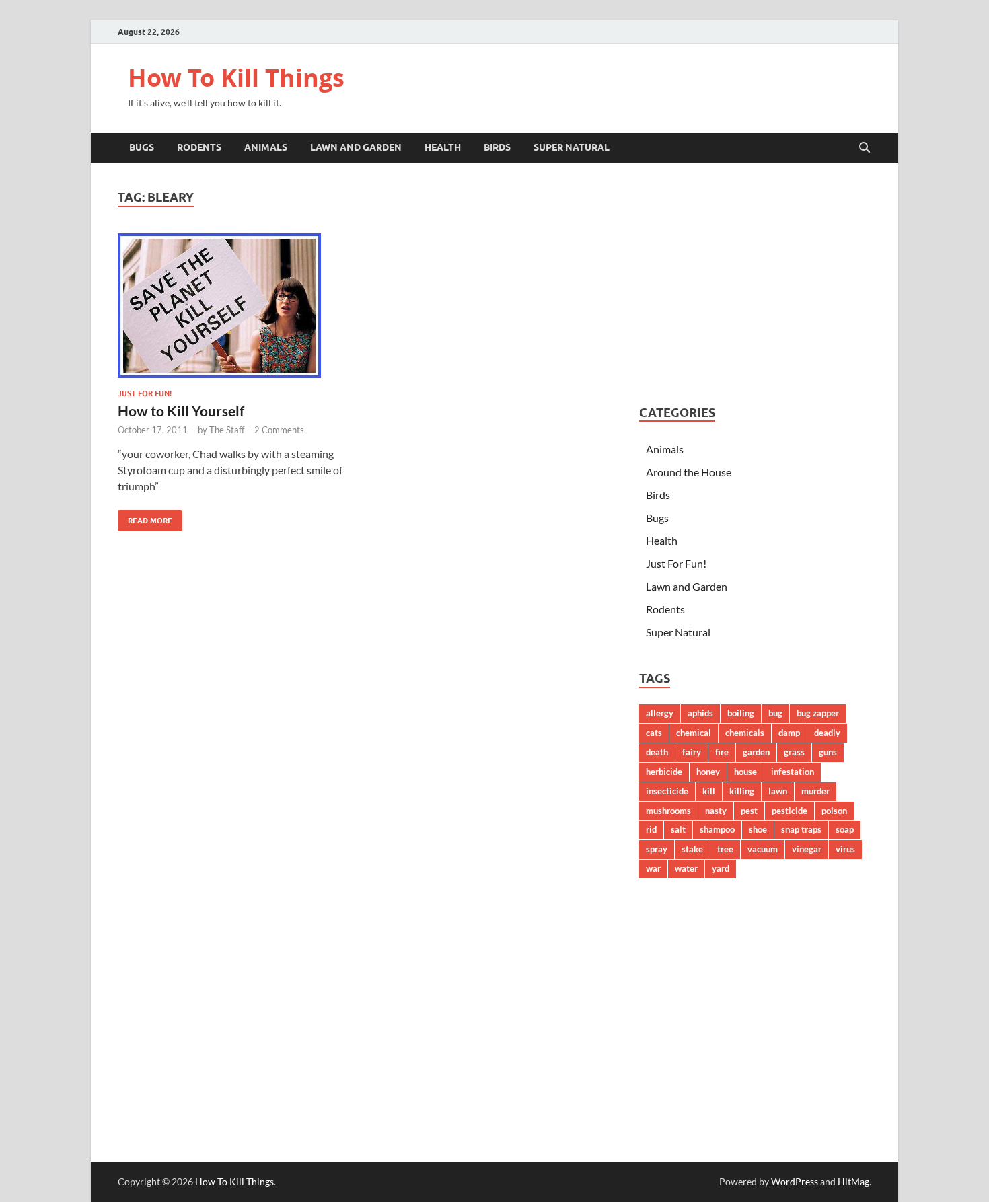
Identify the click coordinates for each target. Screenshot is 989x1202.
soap (845, 829)
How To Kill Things (236, 77)
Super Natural (572, 147)
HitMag (853, 1181)
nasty (716, 810)
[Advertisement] (755, 284)
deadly (827, 732)
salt (678, 829)
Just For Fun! (145, 393)
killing (741, 791)
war (653, 868)
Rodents (199, 147)
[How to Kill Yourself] (235, 305)
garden (756, 752)
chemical (693, 732)
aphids (700, 713)
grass (794, 752)
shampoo (717, 829)
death (657, 752)
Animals (265, 147)
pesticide (789, 810)
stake (692, 848)
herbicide (664, 771)
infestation (792, 771)
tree (725, 848)
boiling (740, 713)
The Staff (226, 429)
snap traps (801, 829)
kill (708, 791)
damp (789, 732)
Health (443, 147)
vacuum (762, 848)
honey (708, 771)
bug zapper (818, 713)
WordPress (794, 1181)
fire (722, 752)
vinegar (806, 848)
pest (749, 810)
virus (845, 848)
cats (654, 732)
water (686, 868)
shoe (758, 829)
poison (834, 810)
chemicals (744, 732)
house (745, 771)
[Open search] (864, 148)
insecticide (667, 791)
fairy (691, 752)
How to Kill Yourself (181, 410)
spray (656, 848)
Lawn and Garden (356, 147)
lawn (777, 791)
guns (828, 752)
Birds (497, 147)
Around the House (688, 471)
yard (720, 868)
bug (775, 713)
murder (815, 791)
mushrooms (668, 810)
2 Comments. (280, 429)
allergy (659, 713)
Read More (145, 517)
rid (651, 829)
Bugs (141, 147)
